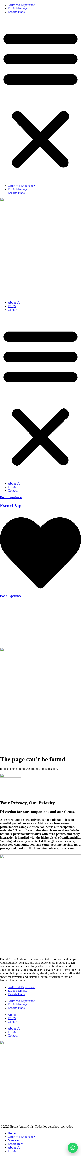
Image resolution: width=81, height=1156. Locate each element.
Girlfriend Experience (21, 5)
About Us (14, 302)
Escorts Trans (16, 12)
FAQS (12, 306)
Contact (12, 309)
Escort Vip (10, 505)
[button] (40, 99)
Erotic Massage (17, 8)
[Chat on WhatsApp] (73, 1148)
